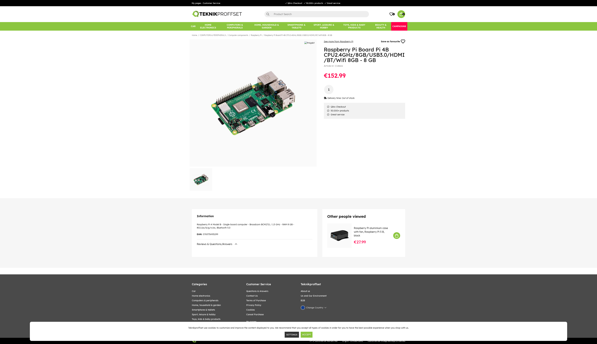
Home (194, 35)
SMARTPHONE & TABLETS (203, 309)
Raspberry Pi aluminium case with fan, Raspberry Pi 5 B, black (371, 231)
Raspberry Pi (256, 35)
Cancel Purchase (255, 314)
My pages (196, 3)
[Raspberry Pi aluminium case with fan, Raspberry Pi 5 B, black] (341, 235)
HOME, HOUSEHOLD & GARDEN (206, 305)
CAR (194, 291)
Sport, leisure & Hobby (203, 314)
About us (305, 291)
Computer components (238, 35)
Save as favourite (390, 41)
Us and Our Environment (313, 295)
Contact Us (252, 295)
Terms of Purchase (256, 300)
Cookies (250, 309)
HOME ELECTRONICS (201, 295)
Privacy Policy (253, 305)
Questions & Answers (257, 291)
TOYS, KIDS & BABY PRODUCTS (206, 319)
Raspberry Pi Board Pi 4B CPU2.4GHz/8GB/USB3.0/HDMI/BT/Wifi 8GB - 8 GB (298, 35)
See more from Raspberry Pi (338, 41)
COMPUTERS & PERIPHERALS (213, 35)
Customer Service (211, 3)
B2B (303, 300)
